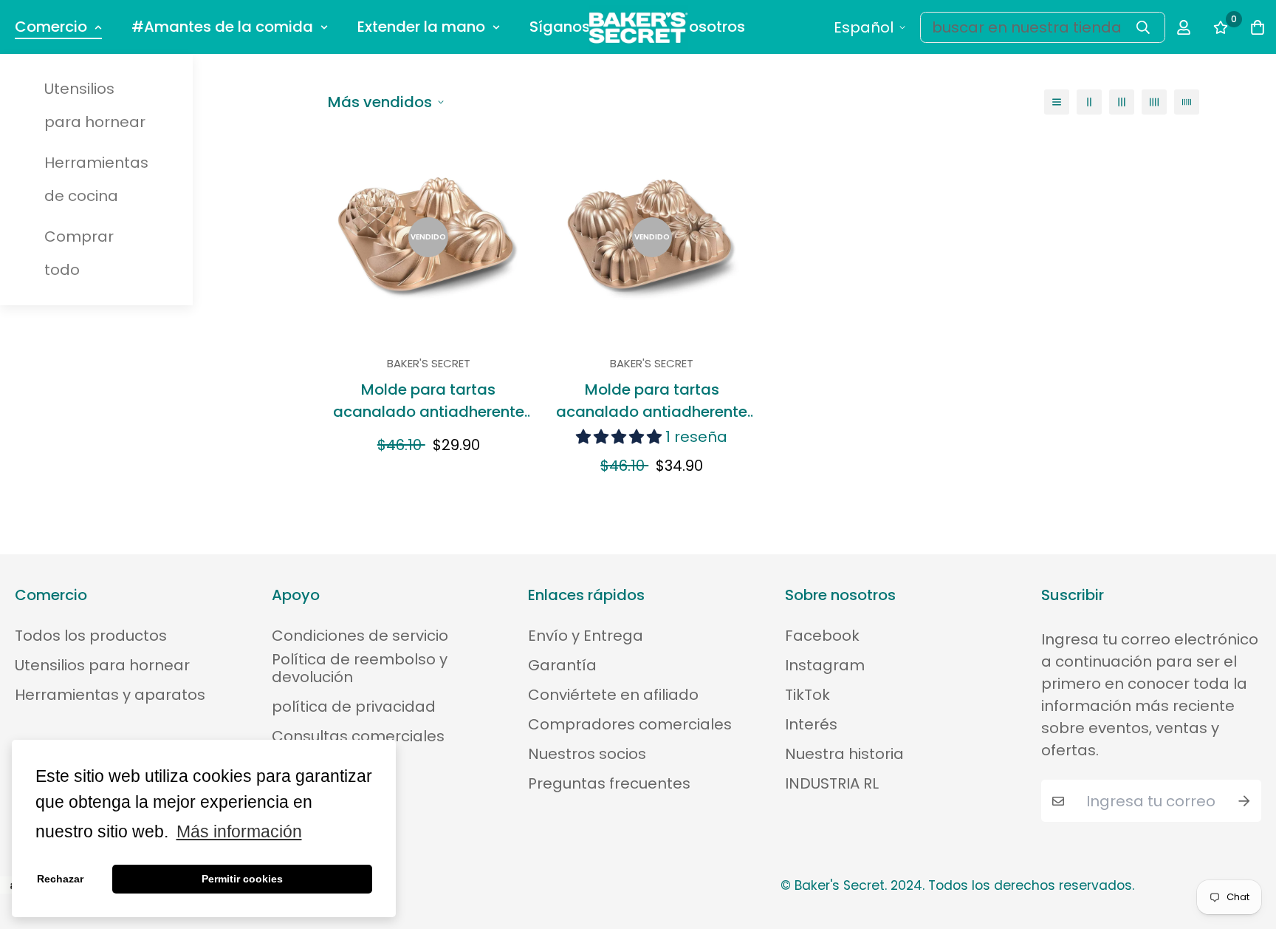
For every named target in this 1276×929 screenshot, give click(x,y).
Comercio (51, 26)
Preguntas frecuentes (609, 783)
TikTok (807, 695)
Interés (811, 724)
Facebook (822, 635)
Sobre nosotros (689, 26)
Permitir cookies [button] (242, 879)
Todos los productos (91, 635)
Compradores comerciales (630, 724)
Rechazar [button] (60, 879)
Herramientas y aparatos (110, 695)
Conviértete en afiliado (613, 695)
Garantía (562, 665)
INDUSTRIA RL (832, 783)
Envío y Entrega (585, 635)
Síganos (559, 26)
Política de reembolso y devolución (359, 668)
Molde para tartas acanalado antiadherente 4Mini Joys (651, 401)
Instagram (825, 665)
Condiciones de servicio (360, 635)
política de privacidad (354, 706)
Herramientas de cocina (96, 179)
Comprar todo (79, 253)
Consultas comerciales (358, 736)
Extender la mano (421, 26)
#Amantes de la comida (222, 26)
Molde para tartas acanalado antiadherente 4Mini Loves (428, 401)
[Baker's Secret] (638, 27)
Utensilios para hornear (94, 105)
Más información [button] (239, 832)
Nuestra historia (844, 754)
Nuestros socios (587, 754)
